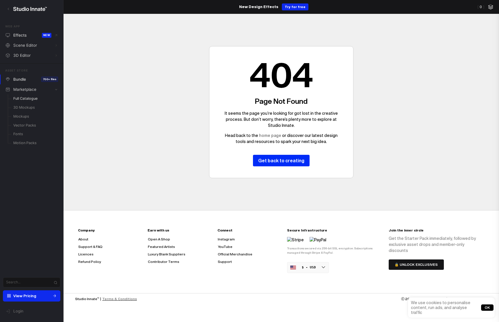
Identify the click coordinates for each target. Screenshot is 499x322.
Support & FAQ (90, 246)
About (83, 239)
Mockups (21, 116)
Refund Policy (89, 261)
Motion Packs (25, 143)
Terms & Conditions (119, 299)
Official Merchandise (235, 254)
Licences (86, 254)
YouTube (225, 246)
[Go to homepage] (35, 9)
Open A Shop (159, 239)
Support (225, 261)
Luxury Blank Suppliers (166, 254)
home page (270, 135)
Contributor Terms (163, 261)
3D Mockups (24, 107)
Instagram (226, 239)
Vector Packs (24, 125)
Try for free (295, 6)
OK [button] (487, 307)
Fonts (18, 134)
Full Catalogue (25, 98)
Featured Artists (161, 246)
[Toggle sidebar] (8, 9)
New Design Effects (258, 7)
